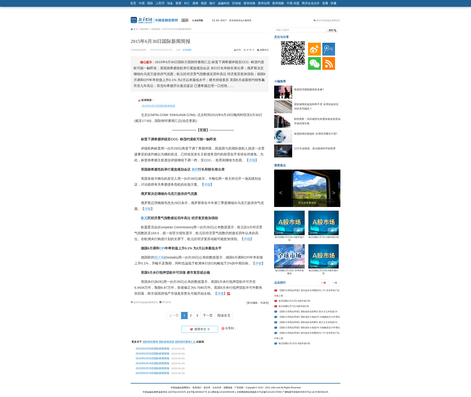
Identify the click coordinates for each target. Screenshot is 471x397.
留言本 (207, 387)
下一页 (208, 315)
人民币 (160, 3)
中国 (142, 3)
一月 (335, 283)
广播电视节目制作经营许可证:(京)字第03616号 (305, 392)
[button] (279, 188)
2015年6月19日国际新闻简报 (152, 373)
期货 (204, 3)
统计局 (159, 257)
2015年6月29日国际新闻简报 (152, 348)
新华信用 (264, 3)
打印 (239, 50)
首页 (133, 3)
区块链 (236, 3)
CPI (162, 248)
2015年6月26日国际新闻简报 (152, 353)
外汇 (187, 3)
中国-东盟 (293, 3)
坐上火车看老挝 (307, 202)
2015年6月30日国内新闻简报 (158, 105)
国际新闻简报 (166, 341)
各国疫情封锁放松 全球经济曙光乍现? (315, 133)
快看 (334, 3)
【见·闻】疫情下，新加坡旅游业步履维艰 (231, 20)
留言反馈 (166, 302)
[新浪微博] (314, 48)
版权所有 (163, 392)
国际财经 (144, 29)
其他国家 (155, 29)
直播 (325, 3)
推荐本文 (201, 329)
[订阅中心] (328, 62)
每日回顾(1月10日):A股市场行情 (294, 301)
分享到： (230, 328)
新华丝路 (249, 3)
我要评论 (264, 50)
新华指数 (278, 3)
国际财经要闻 (150, 341)
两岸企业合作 (311, 3)
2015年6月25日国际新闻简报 (152, 358)
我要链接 (228, 387)
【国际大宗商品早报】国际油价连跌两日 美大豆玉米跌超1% (308, 311)
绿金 (170, 3)
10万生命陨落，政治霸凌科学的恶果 (315, 148)
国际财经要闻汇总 (185, 341)
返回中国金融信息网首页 (328, 20)
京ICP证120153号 (177, 392)
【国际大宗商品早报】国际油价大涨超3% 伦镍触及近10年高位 (309, 317)
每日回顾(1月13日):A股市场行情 (294, 343)
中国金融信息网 (150, 392)
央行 (195, 169)
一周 (323, 283)
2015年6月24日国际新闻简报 (152, 363)
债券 (195, 3)
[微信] (314, 62)
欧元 (144, 218)
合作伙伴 (217, 387)
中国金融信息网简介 (180, 387)
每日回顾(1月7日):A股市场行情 (323, 237)
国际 (150, 3)
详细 (252, 160)
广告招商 (239, 387)
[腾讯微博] (328, 48)
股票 (178, 3)
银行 (212, 3)
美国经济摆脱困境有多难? (309, 89)
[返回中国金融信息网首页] (228, 293)
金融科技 (224, 3)
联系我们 (197, 387)
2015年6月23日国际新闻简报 (152, 368)
